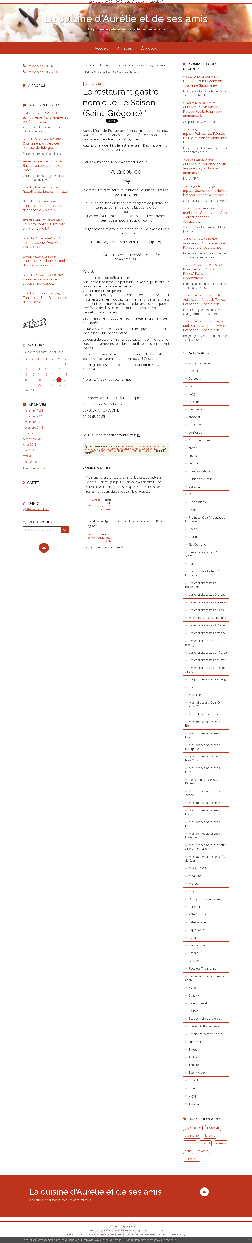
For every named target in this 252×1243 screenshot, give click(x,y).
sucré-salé (195, 1042)
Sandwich (195, 995)
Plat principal (197, 945)
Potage (193, 953)
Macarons (195, 695)
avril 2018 (29, 456)
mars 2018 (30, 462)
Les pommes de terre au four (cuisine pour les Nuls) (113, 65)
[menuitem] (101, 48)
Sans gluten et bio (200, 1003)
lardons (210, 1136)
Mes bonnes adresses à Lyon (203, 735)
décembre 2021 (33, 411)
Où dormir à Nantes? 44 (204, 899)
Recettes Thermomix (202, 968)
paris (188, 1151)
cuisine (193, 463)
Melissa (189, 326)
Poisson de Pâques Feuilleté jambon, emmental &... (203, 111)
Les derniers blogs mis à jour (100, 1230)
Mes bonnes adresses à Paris (203, 770)
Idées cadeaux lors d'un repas (202, 554)
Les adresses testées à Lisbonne (202, 573)
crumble (194, 456)
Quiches (194, 961)
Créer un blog (119, 1226)
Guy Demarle (197, 544)
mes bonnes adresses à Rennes (138, 449)
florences (190, 269)
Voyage (193, 1096)
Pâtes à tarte (197, 922)
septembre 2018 (33, 439)
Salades (194, 988)
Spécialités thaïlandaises (204, 1026)
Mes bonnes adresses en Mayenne (203, 835)
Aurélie (188, 107)
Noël (192, 891)
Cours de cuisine (199, 440)
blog (183, 1234)
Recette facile (107, 501)
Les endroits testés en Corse (208, 652)
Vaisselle (194, 1080)
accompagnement (200, 363)
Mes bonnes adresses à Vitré (208, 803)
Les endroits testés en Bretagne (201, 643)
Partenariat (196, 907)
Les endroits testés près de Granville (205, 670)
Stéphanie (105, 534)
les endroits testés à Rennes (143, 446)
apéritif (205, 1143)
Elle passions (197, 502)
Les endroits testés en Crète (207, 660)
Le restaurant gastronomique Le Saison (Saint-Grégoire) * (122, 102)
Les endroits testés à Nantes (208, 602)
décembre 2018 (33, 422)
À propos (149, 48)
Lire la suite (30, 91)
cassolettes (196, 409)
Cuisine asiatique (200, 471)
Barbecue (195, 378)
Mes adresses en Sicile (204, 714)
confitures (195, 433)
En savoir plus (169, 1240)
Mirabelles (195, 876)
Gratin (193, 537)
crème (193, 448)
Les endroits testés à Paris (206, 610)
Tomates (194, 1065)
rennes (221, 1143)
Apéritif (193, 371)
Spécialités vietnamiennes (205, 1034)
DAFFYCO (190, 81)
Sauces (193, 1011)
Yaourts (194, 1103)
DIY (191, 494)
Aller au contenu (12, 6)
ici (138, 435)
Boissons (195, 402)
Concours (195, 425)
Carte (33, 483)
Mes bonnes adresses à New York (203, 758)
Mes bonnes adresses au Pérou (203, 824)
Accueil (101, 48)
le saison (91, 451)
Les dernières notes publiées (126, 1230)
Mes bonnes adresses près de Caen (205, 859)
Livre (192, 687)
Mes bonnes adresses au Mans (203, 812)
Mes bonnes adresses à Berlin (203, 724)
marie (187, 213)
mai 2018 (29, 450)
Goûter (193, 529)
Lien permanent (97, 446)
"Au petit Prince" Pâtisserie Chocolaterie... (200, 273)
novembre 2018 (33, 428)
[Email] (44, 548)
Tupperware (197, 1073)
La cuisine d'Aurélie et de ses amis (126, 19)
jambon (190, 1143)
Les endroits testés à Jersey (207, 594)
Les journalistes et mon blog (207, 679)
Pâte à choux (197, 914)
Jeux (191, 564)
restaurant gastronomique (114, 451)
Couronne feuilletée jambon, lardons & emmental (205, 168)
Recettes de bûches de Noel (45, 191)
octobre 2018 (32, 433)
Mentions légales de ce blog (104, 1234)
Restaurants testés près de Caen (204, 978)
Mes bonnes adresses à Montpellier (203, 747)
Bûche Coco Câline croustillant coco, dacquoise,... (205, 217)
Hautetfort (133, 1226)
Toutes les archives (35, 468)
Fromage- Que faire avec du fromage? (205, 519)
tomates (203, 1151)
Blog (192, 394)
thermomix (192, 1136)
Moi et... (194, 884)
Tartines (194, 1057)
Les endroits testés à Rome (207, 625)
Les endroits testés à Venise (207, 633)
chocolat (194, 417)
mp (185, 134)
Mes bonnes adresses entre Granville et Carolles (205, 847)
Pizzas (193, 938)
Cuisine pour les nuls (202, 479)
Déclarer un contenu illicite (78, 1234)
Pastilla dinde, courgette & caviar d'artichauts (112, 71)
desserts (194, 486)
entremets (191, 1159)
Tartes (193, 1049)
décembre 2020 (33, 416)
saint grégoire (141, 451)
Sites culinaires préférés (204, 1018)
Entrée (193, 510)
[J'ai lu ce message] (248, 1239)
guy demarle (193, 1128)
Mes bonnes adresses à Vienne (203, 793)
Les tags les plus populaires (152, 1230)
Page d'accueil (157, 65)
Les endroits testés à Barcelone (200, 585)
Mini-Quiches (197, 868)
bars (192, 386)
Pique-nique (196, 930)
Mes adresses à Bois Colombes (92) (203, 704)
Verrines (194, 1088)
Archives (124, 48)
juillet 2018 (30, 445)
